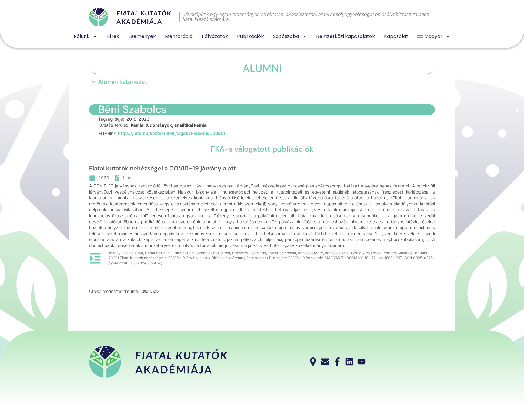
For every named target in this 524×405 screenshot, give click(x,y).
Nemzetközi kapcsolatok (345, 36)
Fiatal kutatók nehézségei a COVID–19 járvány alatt (162, 168)
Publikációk (250, 36)
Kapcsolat (396, 36)
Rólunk (81, 36)
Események (142, 36)
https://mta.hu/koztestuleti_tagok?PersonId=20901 (171, 133)
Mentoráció (179, 36)
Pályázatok (215, 36)
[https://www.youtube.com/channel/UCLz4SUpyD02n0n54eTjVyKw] (362, 361)
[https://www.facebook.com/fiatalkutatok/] (338, 361)
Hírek (112, 36)
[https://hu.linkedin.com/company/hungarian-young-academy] (350, 361)
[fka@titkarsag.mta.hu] (326, 361)
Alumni (262, 68)
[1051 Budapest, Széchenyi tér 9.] (314, 361)
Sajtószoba (286, 36)
